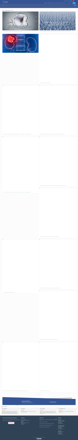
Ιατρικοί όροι (22, 424)
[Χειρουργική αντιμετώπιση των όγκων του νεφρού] (20, 43)
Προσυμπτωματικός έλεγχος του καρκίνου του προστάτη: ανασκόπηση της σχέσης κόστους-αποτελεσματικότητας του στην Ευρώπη (55, 31)
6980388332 (60, 422)
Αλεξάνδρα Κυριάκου (62, 408)
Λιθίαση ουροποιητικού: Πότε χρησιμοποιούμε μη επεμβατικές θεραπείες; (46, 423)
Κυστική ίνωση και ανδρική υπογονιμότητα (45, 390)
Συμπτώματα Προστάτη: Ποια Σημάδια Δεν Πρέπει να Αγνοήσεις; (45, 425)
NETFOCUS (38, 437)
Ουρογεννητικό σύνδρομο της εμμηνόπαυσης (45, 82)
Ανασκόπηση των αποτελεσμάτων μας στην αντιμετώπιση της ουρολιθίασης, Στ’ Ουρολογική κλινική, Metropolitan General (17, 192)
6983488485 (60, 433)
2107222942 (74, 3)
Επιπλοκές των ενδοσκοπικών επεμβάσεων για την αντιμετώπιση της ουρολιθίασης (49, 236)
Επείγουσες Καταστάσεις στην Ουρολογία (25, 420)
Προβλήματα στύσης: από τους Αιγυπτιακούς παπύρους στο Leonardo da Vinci (49, 339)
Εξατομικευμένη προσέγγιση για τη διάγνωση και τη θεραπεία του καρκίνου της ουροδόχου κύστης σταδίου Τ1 (15, 390)
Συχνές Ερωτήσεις (23, 423)
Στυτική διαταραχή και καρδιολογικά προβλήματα (8, 292)
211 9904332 (60, 427)
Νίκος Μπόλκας (43, 408)
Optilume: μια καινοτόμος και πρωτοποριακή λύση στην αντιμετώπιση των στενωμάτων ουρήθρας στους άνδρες (53, 185)
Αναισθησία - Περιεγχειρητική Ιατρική (25, 422)
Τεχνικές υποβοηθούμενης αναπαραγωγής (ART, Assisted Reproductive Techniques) (12, 31)
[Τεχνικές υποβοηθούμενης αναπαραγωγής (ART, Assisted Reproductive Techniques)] (20, 21)
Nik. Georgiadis (5, 408)
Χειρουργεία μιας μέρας (23, 419)
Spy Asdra (24, 408)
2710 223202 (60, 432)
